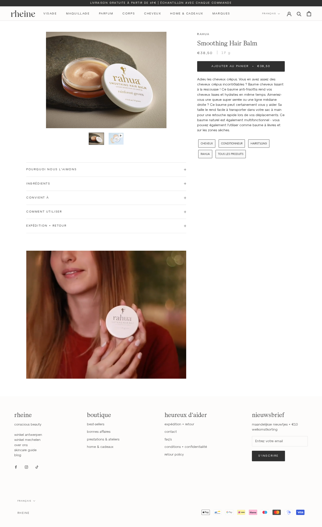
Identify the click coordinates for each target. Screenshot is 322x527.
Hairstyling (259, 143)
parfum (106, 13)
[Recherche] (299, 13)
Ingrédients (38, 183)
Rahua (203, 34)
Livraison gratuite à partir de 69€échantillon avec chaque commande (161, 3)
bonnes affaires (98, 431)
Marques (221, 13)
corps (128, 13)
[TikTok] (37, 466)
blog (17, 455)
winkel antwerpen (28, 435)
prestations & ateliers (103, 439)
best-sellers (95, 424)
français (24, 501)
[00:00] (106, 80)
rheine (24, 513)
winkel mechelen (27, 440)
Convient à (37, 197)
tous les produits (230, 154)
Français (269, 13)
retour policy (174, 454)
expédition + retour (179, 424)
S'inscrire (268, 455)
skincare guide (25, 450)
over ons (21, 445)
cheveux (152, 13)
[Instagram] (26, 466)
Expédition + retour (46, 225)
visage (50, 13)
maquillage (78, 13)
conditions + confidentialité (186, 447)
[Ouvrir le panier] (309, 13)
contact (171, 431)
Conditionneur (231, 143)
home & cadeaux (186, 13)
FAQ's (168, 439)
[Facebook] (16, 466)
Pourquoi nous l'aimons (51, 169)
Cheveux (207, 143)
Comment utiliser (44, 211)
